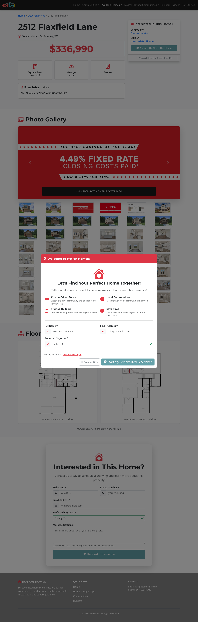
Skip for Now (91, 362)
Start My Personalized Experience (130, 362)
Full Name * (51, 325)
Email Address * (109, 325)
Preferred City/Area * (56, 338)
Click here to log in (72, 354)
